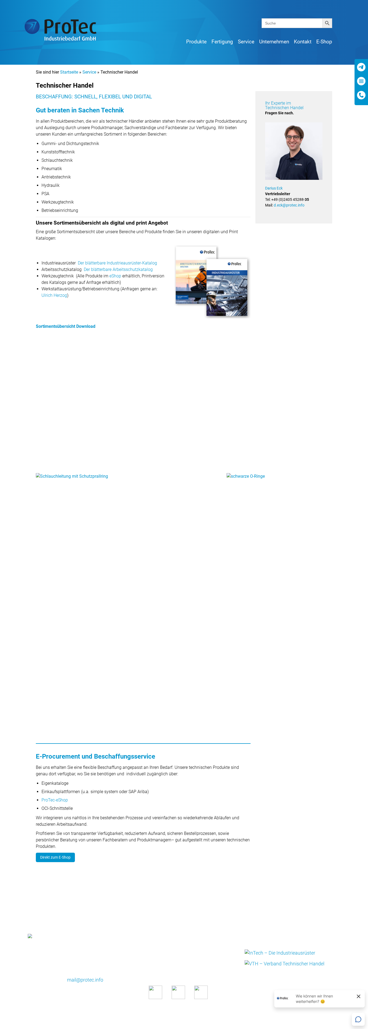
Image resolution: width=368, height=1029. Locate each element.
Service (89, 72)
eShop (115, 275)
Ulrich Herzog (54, 295)
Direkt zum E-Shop (55, 857)
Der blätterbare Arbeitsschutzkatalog (118, 269)
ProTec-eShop (54, 800)
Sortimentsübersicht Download (65, 326)
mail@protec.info (85, 980)
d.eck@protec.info (289, 205)
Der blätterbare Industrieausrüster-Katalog (117, 263)
